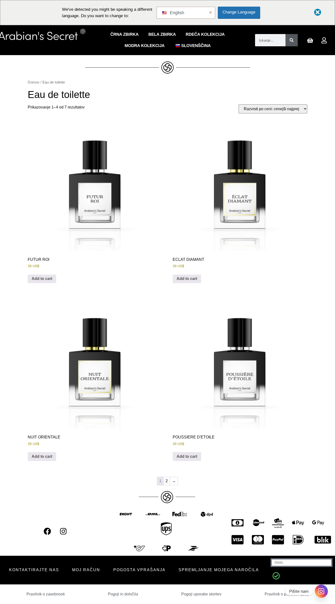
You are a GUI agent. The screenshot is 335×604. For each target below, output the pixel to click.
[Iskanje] (291, 40)
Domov (33, 82)
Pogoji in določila (123, 594)
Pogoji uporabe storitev (201, 594)
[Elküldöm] (276, 576)
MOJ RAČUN (86, 570)
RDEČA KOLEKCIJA (205, 34)
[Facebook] (47, 531)
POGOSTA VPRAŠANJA (139, 570)
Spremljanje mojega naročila (219, 570)
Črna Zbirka (124, 34)
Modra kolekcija (145, 45)
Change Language (238, 12)
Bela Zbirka (162, 34)
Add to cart (42, 279)
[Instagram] (63, 531)
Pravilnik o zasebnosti (45, 594)
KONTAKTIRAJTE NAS (34, 570)
